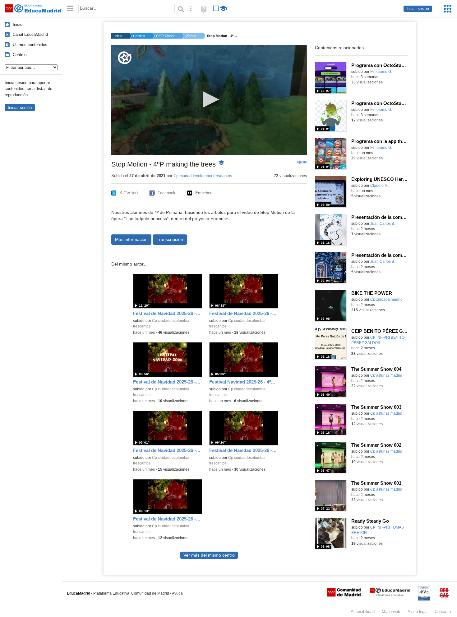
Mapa (391, 611)
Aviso (417, 611)
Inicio (17, 24)
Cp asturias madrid (386, 375)
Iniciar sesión (418, 9)
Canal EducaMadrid (30, 34)
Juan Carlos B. (382, 223)
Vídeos (191, 36)
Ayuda (177, 593)
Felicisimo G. (381, 71)
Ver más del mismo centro (209, 555)
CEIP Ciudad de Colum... (165, 36)
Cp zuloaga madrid (386, 299)
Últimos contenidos (30, 44)
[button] (209, 99)
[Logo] (125, 57)
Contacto (443, 611)
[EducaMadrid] (390, 595)
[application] (209, 100)
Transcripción (170, 239)
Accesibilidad (363, 611)
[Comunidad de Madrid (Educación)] (343, 595)
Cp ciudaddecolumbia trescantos (202, 175)
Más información (131, 239)
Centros (20, 54)
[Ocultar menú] (70, 8)
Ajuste (302, 162)
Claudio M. (379, 185)
